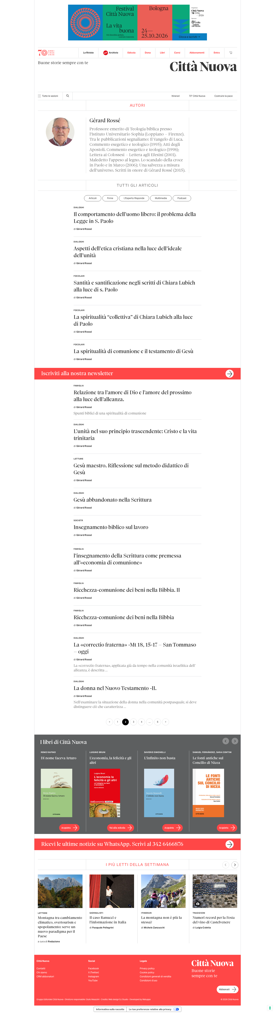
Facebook (93, 968)
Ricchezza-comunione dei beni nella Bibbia (124, 618)
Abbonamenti (196, 52)
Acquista (66, 828)
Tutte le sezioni (50, 95)
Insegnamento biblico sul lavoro (111, 527)
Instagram (93, 976)
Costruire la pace (223, 95)
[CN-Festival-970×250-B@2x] (137, 22)
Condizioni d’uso (148, 980)
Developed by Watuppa (140, 999)
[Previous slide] (225, 741)
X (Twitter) (93, 972)
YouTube (93, 980)
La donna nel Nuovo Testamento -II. (115, 688)
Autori (137, 105)
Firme (110, 198)
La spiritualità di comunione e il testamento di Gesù (133, 352)
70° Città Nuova (197, 95)
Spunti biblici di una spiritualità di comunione (110, 413)
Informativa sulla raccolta (110, 1009)
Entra (217, 52)
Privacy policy (147, 968)
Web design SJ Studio (118, 999)
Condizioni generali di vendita (155, 976)
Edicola (131, 52)
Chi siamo (42, 972)
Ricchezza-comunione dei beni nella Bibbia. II (127, 590)
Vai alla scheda (117, 828)
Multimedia (161, 198)
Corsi (177, 52)
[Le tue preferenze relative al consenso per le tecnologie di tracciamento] (270, 1008)
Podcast (181, 198)
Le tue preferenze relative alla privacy (150, 1009)
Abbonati (224, 989)
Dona (148, 52)
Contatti (41, 968)
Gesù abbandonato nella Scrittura (113, 500)
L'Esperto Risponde (134, 198)
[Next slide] (234, 741)
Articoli (93, 198)
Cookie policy (147, 972)
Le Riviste (88, 52)
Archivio (113, 52)
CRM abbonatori (45, 976)
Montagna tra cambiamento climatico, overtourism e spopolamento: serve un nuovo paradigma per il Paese (60, 927)
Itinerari (176, 95)
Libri (162, 52)
